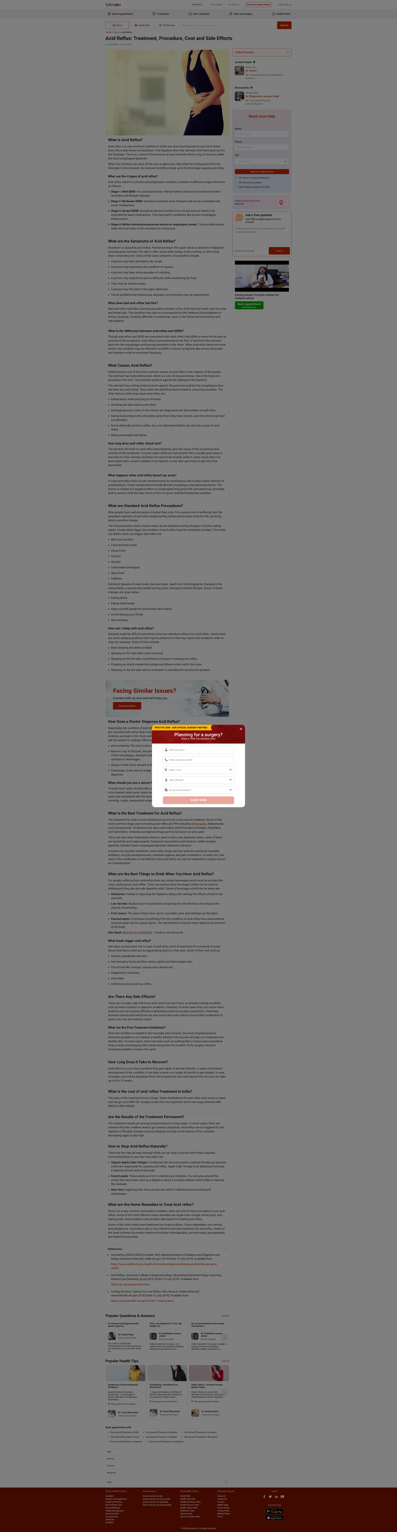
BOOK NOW (199, 800)
